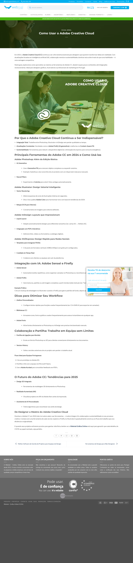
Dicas (64, 30)
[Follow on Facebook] (126, 1)
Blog (100, 1)
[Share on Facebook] (56, 435)
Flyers (47, 15)
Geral (69, 30)
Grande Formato (96, 15)
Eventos (82, 15)
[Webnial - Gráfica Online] (13, 7)
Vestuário (70, 15)
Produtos (72, 1)
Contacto (88, 1)
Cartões (23, 15)
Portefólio (80, 1)
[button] (102, 7)
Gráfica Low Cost (109, 1)
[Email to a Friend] (66, 435)
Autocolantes (37, 15)
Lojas (109, 15)
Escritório (58, 15)
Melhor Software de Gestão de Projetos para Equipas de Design (39, 444)
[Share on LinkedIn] (77, 435)
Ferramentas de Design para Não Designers (100, 444)
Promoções (120, 1)
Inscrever (99, 290)
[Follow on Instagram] (128, 1)
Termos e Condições (54, 501)
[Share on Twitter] (61, 435)
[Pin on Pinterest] (71, 435)
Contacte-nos (40, 470)
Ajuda (95, 1)
